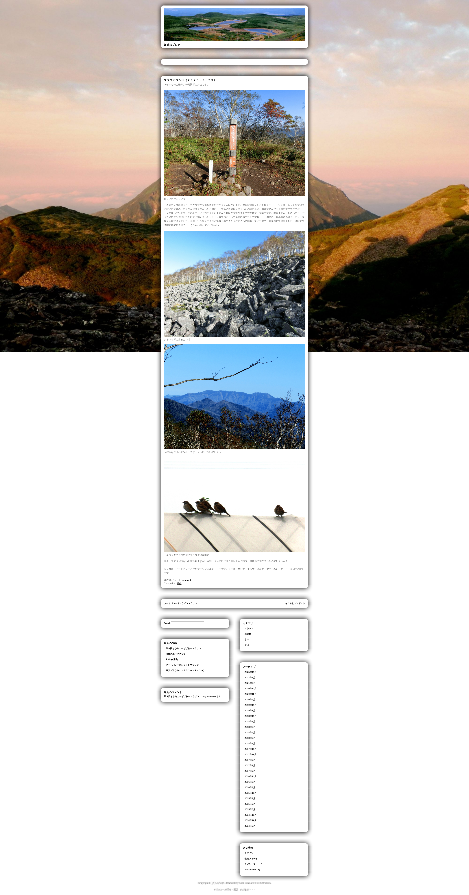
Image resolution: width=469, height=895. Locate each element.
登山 (179, 583)
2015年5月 (250, 809)
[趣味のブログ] (234, 40)
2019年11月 (251, 705)
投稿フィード (251, 858)
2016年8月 (250, 782)
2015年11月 (251, 793)
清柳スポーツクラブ (176, 654)
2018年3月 (250, 743)
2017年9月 (250, 760)
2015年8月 (250, 798)
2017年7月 (250, 771)
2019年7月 (250, 710)
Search (167, 623)
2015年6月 (250, 804)
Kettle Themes (263, 883)
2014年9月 (250, 826)
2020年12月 (251, 688)
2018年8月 (250, 727)
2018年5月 (250, 738)
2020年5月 (250, 699)
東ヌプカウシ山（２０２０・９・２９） (185, 670)
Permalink (186, 580)
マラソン (249, 628)
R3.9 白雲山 (172, 659)
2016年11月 (251, 776)
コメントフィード (253, 864)
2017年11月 (251, 749)
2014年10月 (251, 820)
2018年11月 (251, 716)
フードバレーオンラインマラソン (180, 603)
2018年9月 (250, 721)
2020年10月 (251, 694)
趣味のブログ (172, 44)
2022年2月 (250, 677)
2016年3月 (250, 787)
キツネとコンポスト (295, 603)
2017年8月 (250, 765)
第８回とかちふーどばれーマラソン (183, 648)
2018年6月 (250, 732)
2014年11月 (251, 815)
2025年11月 (251, 672)
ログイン (249, 853)
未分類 (248, 634)
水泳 (247, 639)
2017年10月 (251, 754)
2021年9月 (250, 683)
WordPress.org (252, 869)
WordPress (244, 883)
